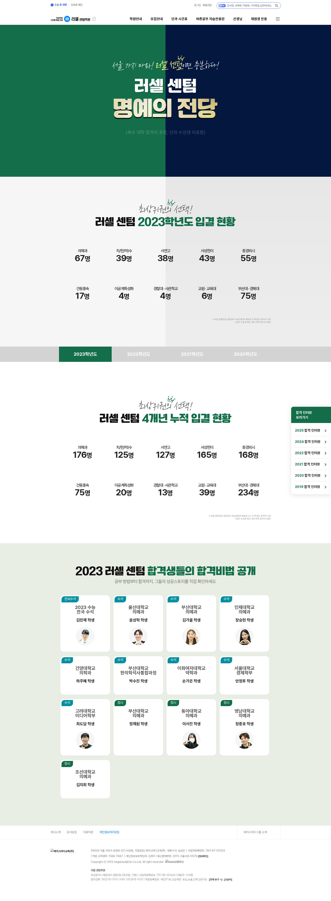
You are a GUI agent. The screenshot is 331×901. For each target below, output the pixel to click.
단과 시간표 (179, 19)
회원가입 (207, 5)
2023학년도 (85, 354)
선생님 (237, 19)
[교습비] (228, 879)
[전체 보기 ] (215, 879)
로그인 (197, 5)
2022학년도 (138, 354)
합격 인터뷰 (307, 430)
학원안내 (136, 19)
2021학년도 (192, 354)
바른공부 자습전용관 (210, 19)
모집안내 (157, 19)
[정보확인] (203, 856)
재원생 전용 (259, 19)
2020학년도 (245, 354)
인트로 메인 (77, 4)
